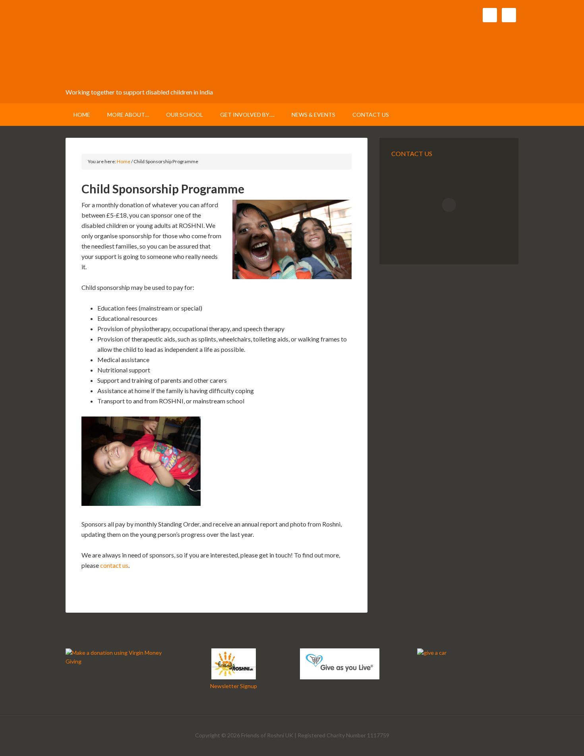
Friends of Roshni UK (142, 47)
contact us (114, 565)
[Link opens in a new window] (116, 661)
